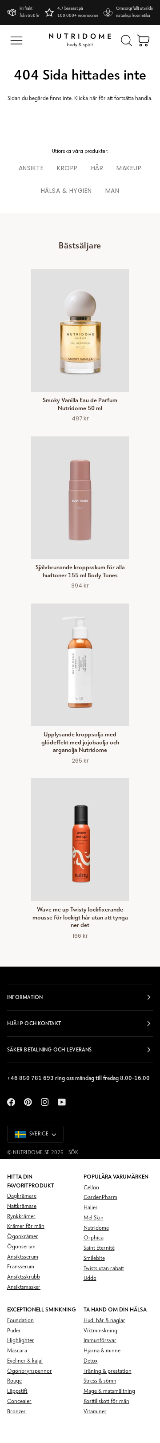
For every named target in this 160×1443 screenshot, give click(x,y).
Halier (91, 1208)
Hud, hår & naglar (104, 1320)
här (93, 98)
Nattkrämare (21, 1206)
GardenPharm (100, 1197)
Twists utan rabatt (104, 1268)
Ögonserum (21, 1247)
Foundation (20, 1320)
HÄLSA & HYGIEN (66, 190)
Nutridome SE (31, 1152)
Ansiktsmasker (23, 1287)
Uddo (90, 1278)
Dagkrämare (21, 1196)
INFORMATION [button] (25, 997)
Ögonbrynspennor (29, 1371)
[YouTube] (62, 1102)
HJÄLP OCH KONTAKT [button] (34, 1023)
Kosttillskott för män (106, 1401)
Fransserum (20, 1267)
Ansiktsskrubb (23, 1277)
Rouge (14, 1381)
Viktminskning (100, 1331)
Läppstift (17, 1391)
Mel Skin (94, 1218)
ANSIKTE (31, 168)
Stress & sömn (100, 1381)
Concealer (19, 1401)
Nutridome (96, 1228)
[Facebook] (11, 1102)
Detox (91, 1361)
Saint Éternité (99, 1248)
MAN (112, 190)
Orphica (94, 1238)
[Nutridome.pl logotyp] (80, 40)
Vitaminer (95, 1412)
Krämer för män (25, 1226)
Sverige (39, 1134)
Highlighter (20, 1340)
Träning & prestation (108, 1371)
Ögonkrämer (22, 1236)
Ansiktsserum (22, 1257)
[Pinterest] (28, 1102)
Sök (73, 1152)
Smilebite (94, 1258)
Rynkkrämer (21, 1216)
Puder (14, 1331)
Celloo (91, 1188)
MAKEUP (128, 168)
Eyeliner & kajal (25, 1361)
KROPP (67, 168)
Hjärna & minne (102, 1351)
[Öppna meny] (16, 40)
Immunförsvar (100, 1340)
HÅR (97, 168)
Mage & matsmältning (109, 1391)
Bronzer (16, 1412)
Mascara (17, 1351)
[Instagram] (45, 1102)
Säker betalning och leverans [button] (49, 1050)
